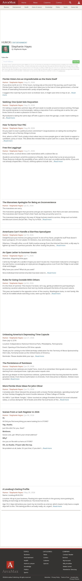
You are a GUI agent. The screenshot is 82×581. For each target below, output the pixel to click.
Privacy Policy (56, 577)
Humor (5, 82)
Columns (46, 560)
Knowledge (48, 7)
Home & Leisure (37, 7)
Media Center (67, 566)
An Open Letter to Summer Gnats (19, 252)
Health (26, 7)
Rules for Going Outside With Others (21, 279)
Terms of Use (65, 577)
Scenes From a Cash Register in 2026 (20, 411)
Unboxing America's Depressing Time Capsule (25, 334)
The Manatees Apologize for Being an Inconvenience (29, 202)
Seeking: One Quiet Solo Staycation (20, 101)
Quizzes (45, 563)
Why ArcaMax (67, 563)
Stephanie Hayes (16, 82)
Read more (10, 118)
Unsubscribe (74, 577)
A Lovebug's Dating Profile (15, 489)
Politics (58, 7)
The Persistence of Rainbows (17, 362)
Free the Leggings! (11, 147)
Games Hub (74, 7)
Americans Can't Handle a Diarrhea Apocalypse (26, 231)
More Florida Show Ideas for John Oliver (22, 385)
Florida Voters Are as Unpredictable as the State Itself (29, 78)
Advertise (47, 577)
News (45, 555)
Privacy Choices (74, 579)
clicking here (62, 70)
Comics (45, 557)
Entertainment (17, 7)
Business (6, 7)
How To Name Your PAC (14, 124)
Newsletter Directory (70, 569)
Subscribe (76, 62)
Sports (66, 7)
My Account (67, 560)
